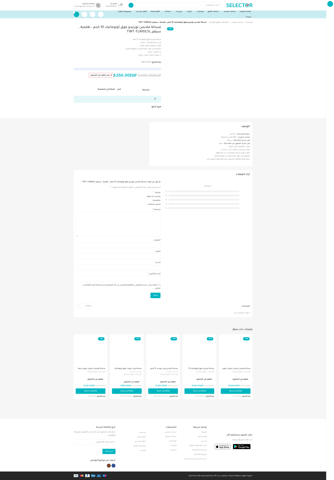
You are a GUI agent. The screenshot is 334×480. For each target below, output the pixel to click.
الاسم (157, 263)
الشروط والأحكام (200, 454)
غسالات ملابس (237, 22)
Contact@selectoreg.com (84, 6)
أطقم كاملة (141, 437)
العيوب (157, 251)
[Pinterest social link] (134, 90)
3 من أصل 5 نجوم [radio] (139, 193)
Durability (156, 201)
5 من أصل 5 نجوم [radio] (135, 193)
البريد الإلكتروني (154, 274)
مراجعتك (156, 210)
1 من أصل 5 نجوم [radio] (143, 193)
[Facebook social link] (140, 90)
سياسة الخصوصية (199, 450)
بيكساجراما (193, 476)
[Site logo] (239, 5)
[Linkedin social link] (131, 90)
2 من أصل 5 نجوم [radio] (141, 193)
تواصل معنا (202, 437)
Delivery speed (154, 204)
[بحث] (131, 5)
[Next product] (75, 22)
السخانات (142, 433)
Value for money (153, 197)
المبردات (143, 450)
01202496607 (111, 6)
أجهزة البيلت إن (140, 441)
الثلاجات (173, 445)
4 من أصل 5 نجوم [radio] (137, 193)
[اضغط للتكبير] (247, 107)
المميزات (157, 240)
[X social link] (137, 90)
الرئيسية (249, 22)
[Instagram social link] (109, 466)
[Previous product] (80, 22)
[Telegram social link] (128, 90)
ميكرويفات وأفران (139, 446)
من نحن (204, 441)
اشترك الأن (109, 451)
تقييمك (156, 193)
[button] (235, 391)
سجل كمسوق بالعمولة (198, 445)
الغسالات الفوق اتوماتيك (218, 22)
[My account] (101, 14)
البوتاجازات (172, 441)
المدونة (204, 432)
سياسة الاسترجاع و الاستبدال (195, 459)
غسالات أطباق (170, 437)
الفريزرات (173, 450)
